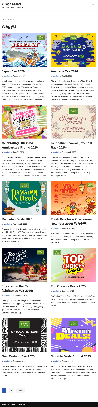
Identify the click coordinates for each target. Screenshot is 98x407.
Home (4, 19)
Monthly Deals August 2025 (71, 356)
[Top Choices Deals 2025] (73, 265)
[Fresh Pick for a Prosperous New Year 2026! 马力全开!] (73, 198)
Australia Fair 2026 (64, 71)
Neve (4, 405)
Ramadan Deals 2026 (17, 219)
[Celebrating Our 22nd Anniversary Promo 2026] (24, 122)
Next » (20, 391)
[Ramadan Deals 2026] (24, 198)
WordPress (23, 405)
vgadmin (7, 76)
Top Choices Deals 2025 (68, 286)
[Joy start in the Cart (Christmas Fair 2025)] (24, 265)
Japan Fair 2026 (13, 71)
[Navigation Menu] (93, 5)
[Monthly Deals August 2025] (73, 335)
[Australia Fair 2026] (73, 50)
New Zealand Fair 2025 (18, 356)
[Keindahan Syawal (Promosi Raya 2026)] (73, 122)
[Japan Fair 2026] (24, 50)
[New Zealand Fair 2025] (24, 335)
